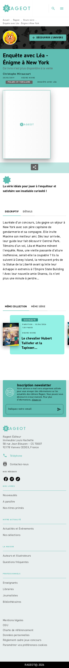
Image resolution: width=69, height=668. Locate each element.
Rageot (16, 20)
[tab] (12, 211)
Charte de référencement (18, 630)
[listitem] (6, 479)
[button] (47, 37)
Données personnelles (16, 635)
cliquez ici (36, 399)
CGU (6, 625)
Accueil (6, 20)
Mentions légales (13, 620)
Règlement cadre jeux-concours (22, 640)
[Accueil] (18, 8)
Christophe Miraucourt (17, 74)
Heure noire (28, 20)
